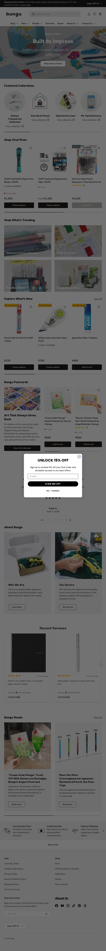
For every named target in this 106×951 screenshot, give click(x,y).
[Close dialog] (79, 456)
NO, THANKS (53, 491)
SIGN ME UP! (53, 483)
